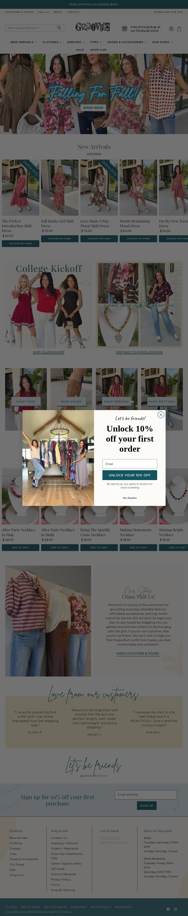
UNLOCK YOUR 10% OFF (130, 475)
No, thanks (130, 498)
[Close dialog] (161, 415)
